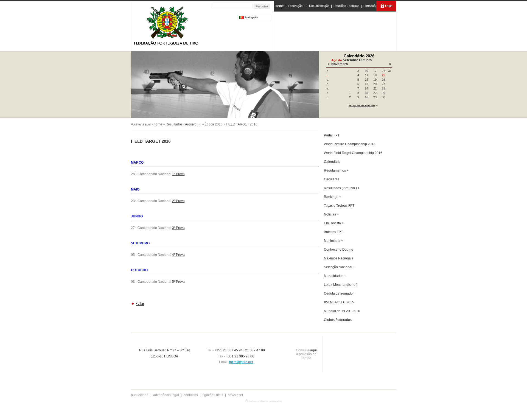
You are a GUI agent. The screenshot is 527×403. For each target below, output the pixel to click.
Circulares (331, 179)
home (158, 124)
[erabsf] (381, 30)
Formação (370, 5)
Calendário (332, 162)
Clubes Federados (338, 320)
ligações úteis (213, 395)
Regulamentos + (336, 170)
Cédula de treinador (339, 293)
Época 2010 (213, 124)
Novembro (339, 64)
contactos (191, 395)
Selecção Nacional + (339, 267)
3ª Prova (178, 228)
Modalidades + (335, 276)
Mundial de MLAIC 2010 (342, 311)
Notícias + (331, 214)
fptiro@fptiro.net (241, 362)
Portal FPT (332, 135)
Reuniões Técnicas (346, 5)
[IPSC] (313, 30)
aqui (313, 350)
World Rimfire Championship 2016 (349, 144)
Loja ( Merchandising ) (340, 285)
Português (251, 17)
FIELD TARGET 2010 (241, 124)
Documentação (319, 5)
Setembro (350, 60)
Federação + (296, 5)
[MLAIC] (335, 30)
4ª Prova (178, 255)
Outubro (365, 60)
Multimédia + (333, 241)
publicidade (139, 395)
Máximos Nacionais (338, 258)
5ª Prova (178, 282)
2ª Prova (178, 201)
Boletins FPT (333, 232)
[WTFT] (358, 31)
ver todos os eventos (362, 105)
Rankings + (332, 197)
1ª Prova (178, 174)
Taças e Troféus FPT (339, 206)
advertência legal (166, 395)
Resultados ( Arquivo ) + (183, 124)
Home (279, 6)
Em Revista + (334, 223)
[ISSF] (292, 30)
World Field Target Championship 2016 (353, 153)
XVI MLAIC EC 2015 (339, 302)
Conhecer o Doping (338, 249)
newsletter (235, 395)
